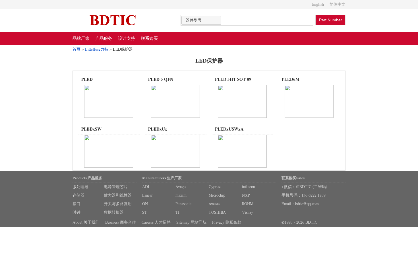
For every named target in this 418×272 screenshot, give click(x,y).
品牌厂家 (81, 38)
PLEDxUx (157, 129)
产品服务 (103, 38)
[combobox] (201, 20)
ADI (145, 186)
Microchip (217, 195)
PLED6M (290, 79)
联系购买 (149, 38)
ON (145, 203)
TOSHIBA (217, 212)
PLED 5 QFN (160, 79)
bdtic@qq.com (307, 203)
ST (144, 212)
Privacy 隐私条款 (226, 222)
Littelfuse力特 (96, 49)
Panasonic (183, 203)
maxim (181, 195)
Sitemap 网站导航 (191, 222)
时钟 (76, 212)
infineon (248, 186)
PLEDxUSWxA (229, 129)
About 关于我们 (86, 222)
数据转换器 (114, 212)
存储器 (78, 195)
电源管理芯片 (116, 186)
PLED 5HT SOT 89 (233, 79)
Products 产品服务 (87, 177)
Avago (180, 186)
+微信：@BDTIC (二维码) (304, 186)
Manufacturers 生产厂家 (162, 177)
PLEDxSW (91, 129)
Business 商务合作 (120, 222)
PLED (87, 79)
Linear (147, 195)
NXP (246, 195)
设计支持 (126, 38)
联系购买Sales (293, 177)
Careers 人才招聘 (156, 222)
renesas (214, 203)
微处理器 (80, 186)
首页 (76, 49)
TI (177, 212)
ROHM (247, 203)
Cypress (215, 186)
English (318, 4)
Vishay (247, 212)
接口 (76, 203)
